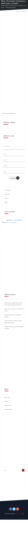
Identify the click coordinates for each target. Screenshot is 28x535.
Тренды (6, 202)
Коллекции (6, 194)
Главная (18, 11)
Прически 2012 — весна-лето (7, 99)
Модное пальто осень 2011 (17, 99)
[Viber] (9, 33)
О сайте (6, 401)
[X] (7, 33)
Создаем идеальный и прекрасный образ (8, 113)
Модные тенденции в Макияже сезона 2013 (8, 84)
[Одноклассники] (5, 33)
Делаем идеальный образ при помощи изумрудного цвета (17, 68)
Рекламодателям (8, 409)
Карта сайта (7, 397)
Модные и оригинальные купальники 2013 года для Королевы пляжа (8, 68)
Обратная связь (8, 405)
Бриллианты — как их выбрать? (14, 220)
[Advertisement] (14, 43)
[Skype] (11, 33)
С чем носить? (7, 190)
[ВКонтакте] (4, 33)
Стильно (6, 198)
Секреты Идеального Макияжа (18, 84)
